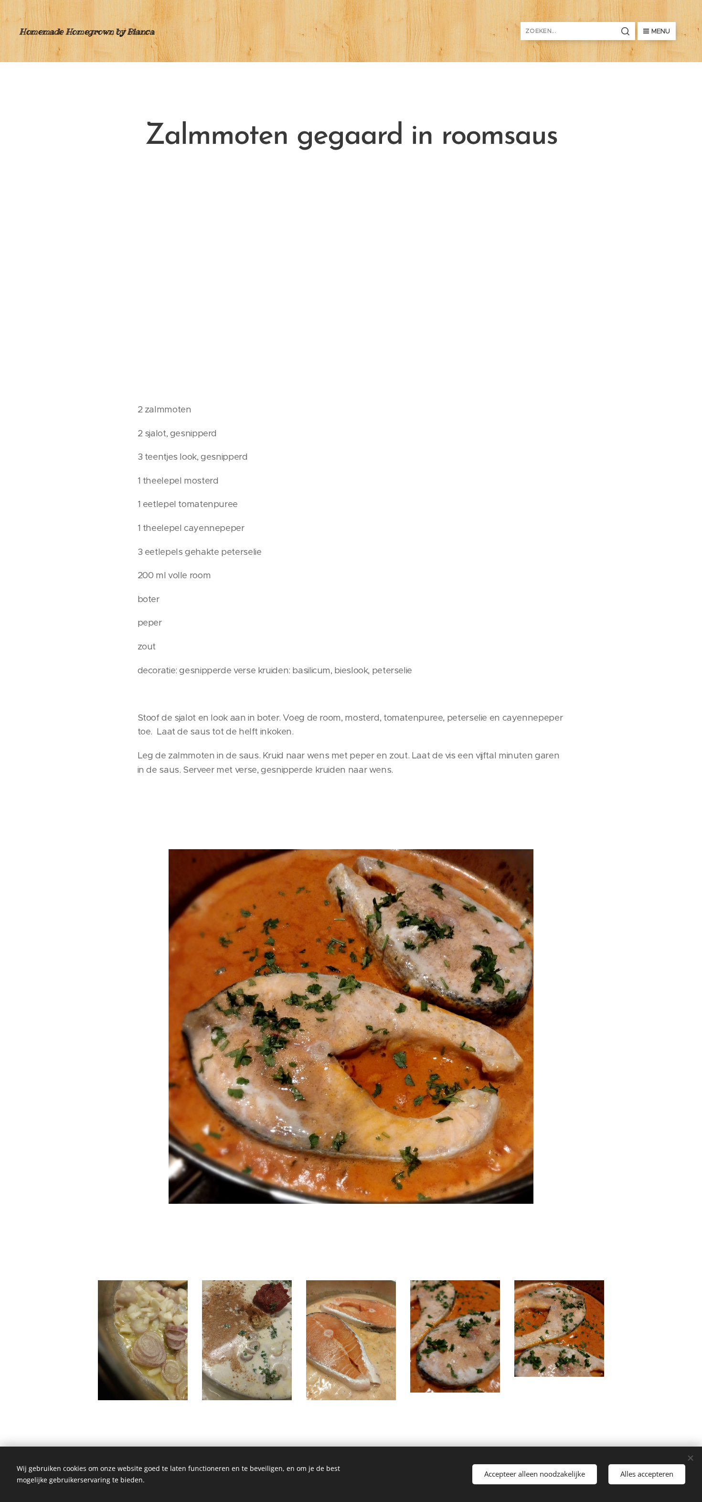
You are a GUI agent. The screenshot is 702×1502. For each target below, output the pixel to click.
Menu (660, 31)
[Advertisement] (351, 277)
